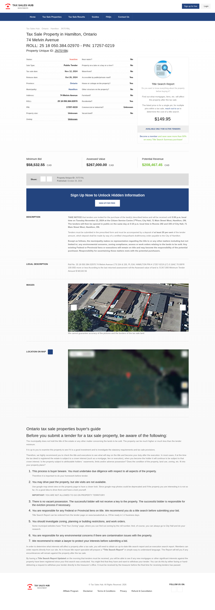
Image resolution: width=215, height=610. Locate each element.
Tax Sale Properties (52, 17)
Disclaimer (88, 591)
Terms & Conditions (106, 591)
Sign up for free (190, 6)
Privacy (123, 591)
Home (33, 17)
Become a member (149, 136)
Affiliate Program (70, 591)
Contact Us (123, 17)
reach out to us (172, 108)
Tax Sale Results (76, 17)
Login (206, 6)
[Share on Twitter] (49, 179)
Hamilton (55, 28)
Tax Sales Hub (33, 28)
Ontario (45, 28)
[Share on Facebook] (43, 179)
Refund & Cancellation (141, 591)
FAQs (108, 17)
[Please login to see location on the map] (50, 351)
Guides (95, 17)
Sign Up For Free (107, 203)
